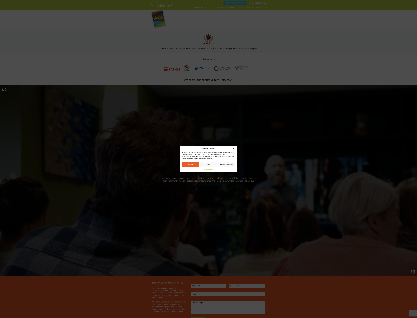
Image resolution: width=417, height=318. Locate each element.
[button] (234, 148)
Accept (190, 165)
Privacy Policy (208, 169)
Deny (208, 165)
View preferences (226, 165)
